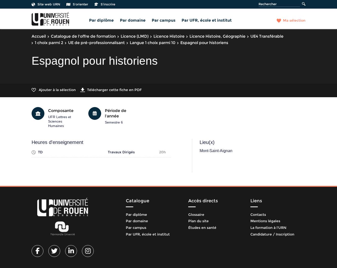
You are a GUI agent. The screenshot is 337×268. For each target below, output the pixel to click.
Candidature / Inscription (272, 234)
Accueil (39, 36)
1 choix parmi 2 (49, 42)
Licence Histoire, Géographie (217, 36)
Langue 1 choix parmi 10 (152, 42)
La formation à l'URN (268, 227)
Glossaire (196, 214)
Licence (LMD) (135, 36)
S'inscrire (108, 4)
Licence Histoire (169, 36)
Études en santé (202, 227)
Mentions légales (265, 221)
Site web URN (48, 4)
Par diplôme (101, 20)
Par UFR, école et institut (207, 20)
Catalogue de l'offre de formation (83, 36)
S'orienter (80, 4)
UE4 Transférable (266, 36)
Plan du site (198, 221)
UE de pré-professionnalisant (96, 42)
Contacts (258, 214)
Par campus (163, 20)
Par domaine (133, 20)
